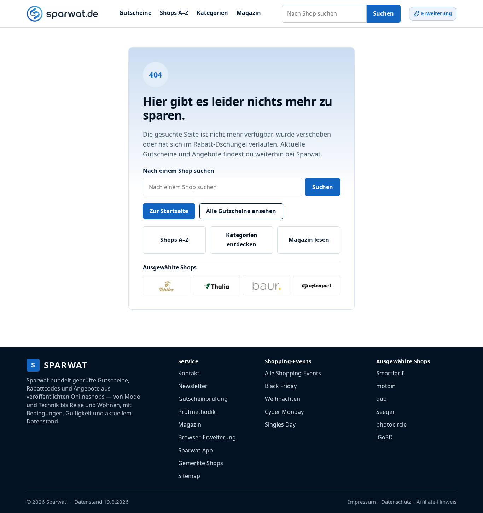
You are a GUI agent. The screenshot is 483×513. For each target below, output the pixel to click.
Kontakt (188, 373)
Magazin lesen (309, 240)
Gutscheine (135, 13)
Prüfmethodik (197, 412)
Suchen (383, 13)
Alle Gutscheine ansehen (241, 211)
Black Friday (281, 386)
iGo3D (384, 437)
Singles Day (280, 424)
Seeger (385, 412)
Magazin (249, 13)
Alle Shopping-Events (293, 373)
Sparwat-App (195, 450)
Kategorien (212, 13)
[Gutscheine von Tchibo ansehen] (166, 285)
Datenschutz (396, 501)
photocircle (391, 424)
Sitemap (189, 476)
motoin (386, 386)
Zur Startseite (169, 211)
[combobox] (324, 14)
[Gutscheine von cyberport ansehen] (317, 285)
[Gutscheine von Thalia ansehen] (216, 285)
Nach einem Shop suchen (178, 171)
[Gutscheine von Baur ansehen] (266, 285)
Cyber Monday (284, 412)
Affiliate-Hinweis (436, 501)
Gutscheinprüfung (203, 399)
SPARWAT (59, 365)
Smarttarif (390, 373)
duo (381, 399)
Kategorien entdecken (241, 239)
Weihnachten (282, 399)
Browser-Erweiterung (207, 437)
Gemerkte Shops (200, 463)
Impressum (362, 501)
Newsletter (193, 386)
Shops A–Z (174, 13)
